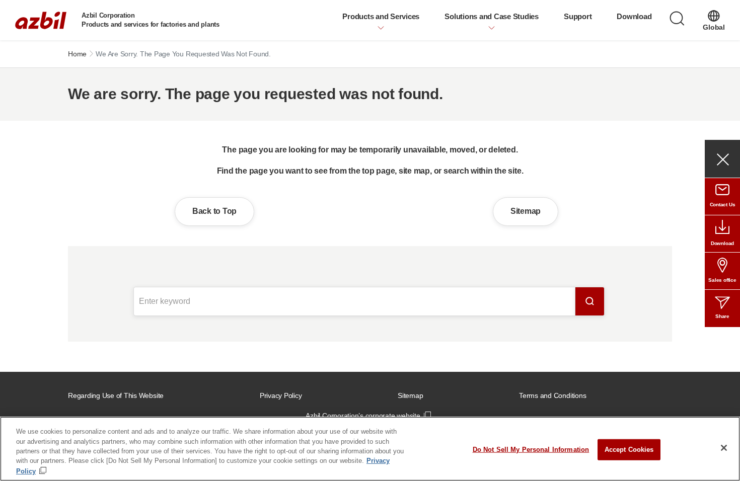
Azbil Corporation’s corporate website (363, 416)
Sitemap (525, 211)
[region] (370, 449)
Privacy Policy (281, 395)
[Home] (40, 20)
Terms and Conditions (552, 395)
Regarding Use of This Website (116, 395)
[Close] (724, 448)
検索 (590, 301)
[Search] (677, 19)
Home (77, 54)
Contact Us (722, 204)
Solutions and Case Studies (492, 16)
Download (634, 16)
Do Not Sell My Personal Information (531, 449)
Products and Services (380, 16)
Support (577, 16)
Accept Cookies (629, 449)
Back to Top (214, 211)
